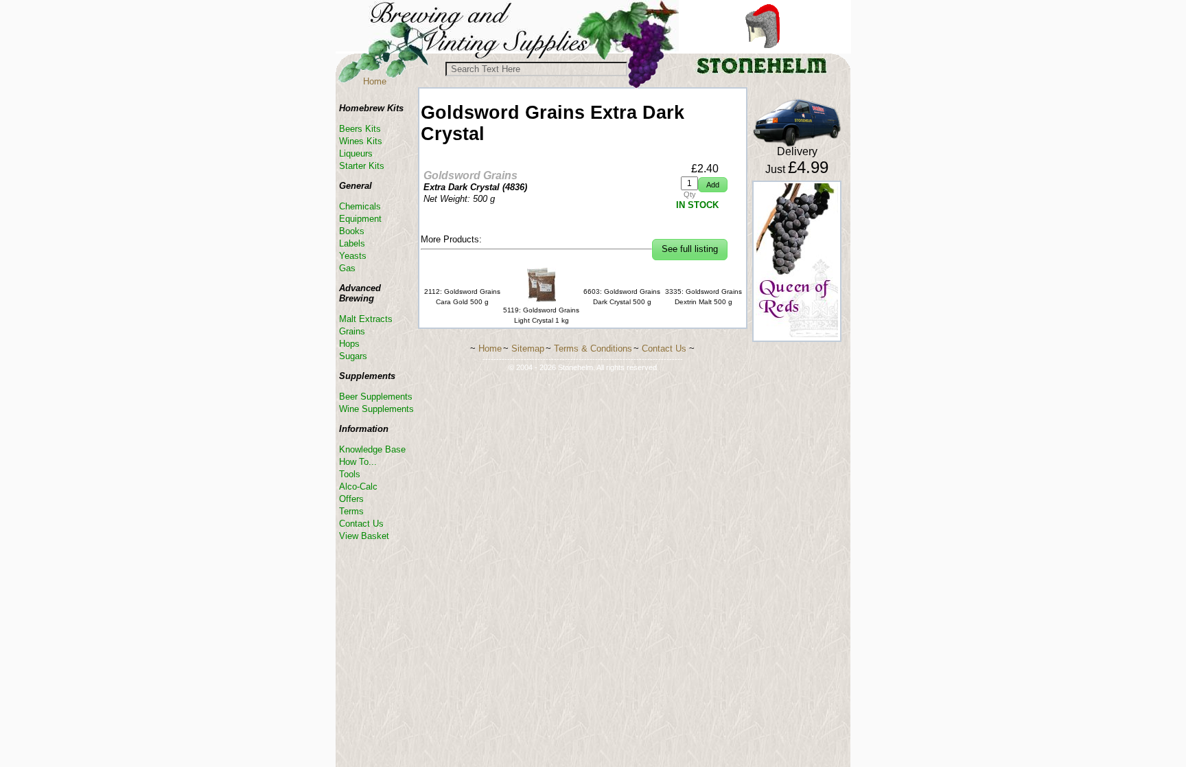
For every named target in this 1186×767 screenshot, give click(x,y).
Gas (347, 268)
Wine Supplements (376, 409)
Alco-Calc (358, 486)
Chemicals (360, 206)
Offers (351, 499)
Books (351, 231)
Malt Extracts (366, 319)
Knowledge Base (372, 449)
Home (374, 81)
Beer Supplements (375, 396)
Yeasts (353, 256)
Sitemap (527, 348)
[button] (713, 185)
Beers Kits (360, 129)
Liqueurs (356, 153)
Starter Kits (361, 166)
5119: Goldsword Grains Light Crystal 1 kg (541, 315)
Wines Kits (360, 141)
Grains (352, 331)
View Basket (364, 536)
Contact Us (361, 523)
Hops (349, 344)
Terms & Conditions (593, 348)
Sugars (353, 356)
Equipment (360, 219)
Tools (349, 474)
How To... (358, 462)
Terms (351, 511)
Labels (352, 243)
